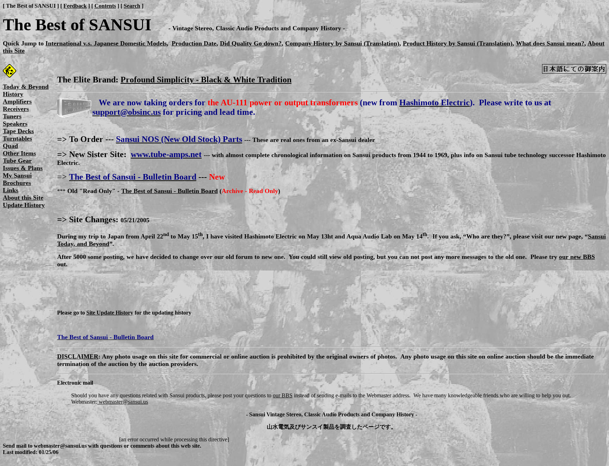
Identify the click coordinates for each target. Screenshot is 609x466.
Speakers (15, 123)
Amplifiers (17, 101)
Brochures (17, 182)
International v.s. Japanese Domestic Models (106, 43)
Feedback (75, 6)
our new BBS (577, 256)
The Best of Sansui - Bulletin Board (169, 190)
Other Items (19, 153)
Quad (10, 145)
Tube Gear (17, 160)
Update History (24, 205)
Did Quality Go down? (251, 43)
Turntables (17, 138)
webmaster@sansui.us (122, 402)
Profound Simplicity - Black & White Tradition (206, 79)
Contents (105, 6)
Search (132, 6)
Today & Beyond (26, 86)
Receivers (16, 108)
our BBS (283, 395)
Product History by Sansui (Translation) (457, 43)
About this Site (23, 197)
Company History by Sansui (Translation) (342, 43)
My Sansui (17, 175)
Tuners (12, 116)
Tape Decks (18, 131)
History (13, 94)
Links (10, 190)
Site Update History (109, 313)
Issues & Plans (23, 168)
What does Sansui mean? (550, 43)
